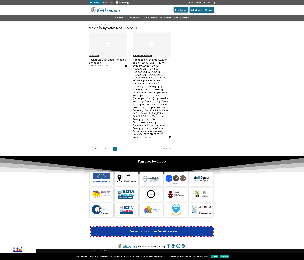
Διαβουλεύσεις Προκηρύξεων (142, 55)
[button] (213, 2)
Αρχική (91, 24)
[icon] (168, 247)
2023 (97, 24)
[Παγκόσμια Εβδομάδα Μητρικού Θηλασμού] (108, 44)
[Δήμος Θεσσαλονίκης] (107, 10)
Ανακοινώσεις (93, 55)
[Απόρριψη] (301, 256)
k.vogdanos (92, 65)
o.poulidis (136, 137)
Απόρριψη (224, 256)
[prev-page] (91, 149)
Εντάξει (214, 256)
